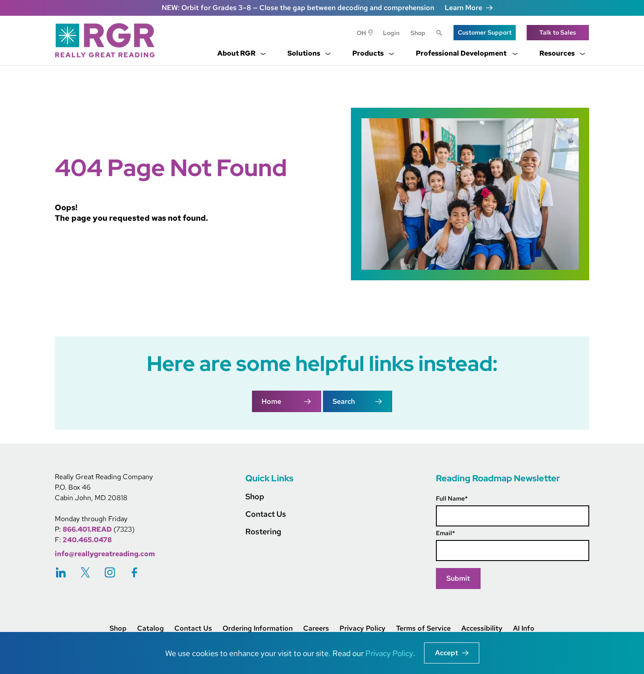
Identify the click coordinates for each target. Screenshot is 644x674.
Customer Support (485, 32)
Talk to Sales (557, 32)
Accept (446, 652)
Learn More (463, 7)
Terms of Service (423, 628)
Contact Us (265, 514)
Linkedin (61, 572)
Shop (417, 32)
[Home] (108, 40)
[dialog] (322, 653)
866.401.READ (87, 529)
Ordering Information (258, 628)
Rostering (263, 531)
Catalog (150, 628)
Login (391, 32)
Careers (316, 628)
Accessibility (481, 628)
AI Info (523, 628)
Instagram (110, 572)
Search (439, 34)
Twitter (85, 572)
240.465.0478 (87, 539)
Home (271, 401)
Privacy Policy (363, 628)
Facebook (134, 572)
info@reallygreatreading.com (105, 553)
